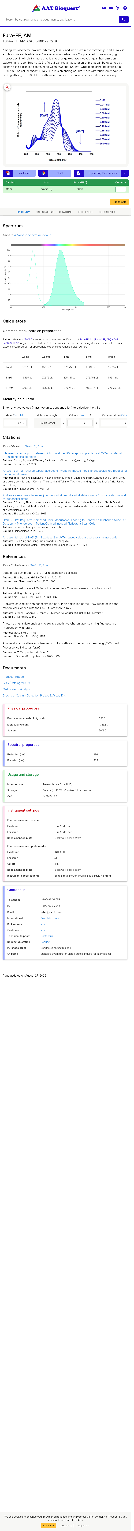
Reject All (83, 1525)
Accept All (48, 1525)
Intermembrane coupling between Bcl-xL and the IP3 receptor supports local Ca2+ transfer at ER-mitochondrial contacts (62, 455)
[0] (118, 8)
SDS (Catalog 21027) (16, 683)
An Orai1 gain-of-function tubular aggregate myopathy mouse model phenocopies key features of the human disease (65, 472)
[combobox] (60, 19)
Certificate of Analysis (17, 689)
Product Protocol (13, 676)
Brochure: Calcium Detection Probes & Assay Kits (34, 695)
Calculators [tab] (45, 212)
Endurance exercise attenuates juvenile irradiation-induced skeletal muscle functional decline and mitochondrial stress (64, 497)
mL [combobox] (85, 422)
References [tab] (85, 212)
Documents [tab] (107, 212)
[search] (124, 19)
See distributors (50, 918)
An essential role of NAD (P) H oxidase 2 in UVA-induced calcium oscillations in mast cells (60, 537)
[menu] (6, 8)
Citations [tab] (65, 212)
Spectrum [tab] (23, 212)
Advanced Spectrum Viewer (32, 235)
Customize (66, 1525)
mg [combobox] (19, 422)
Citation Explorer (34, 446)
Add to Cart (119, 201)
